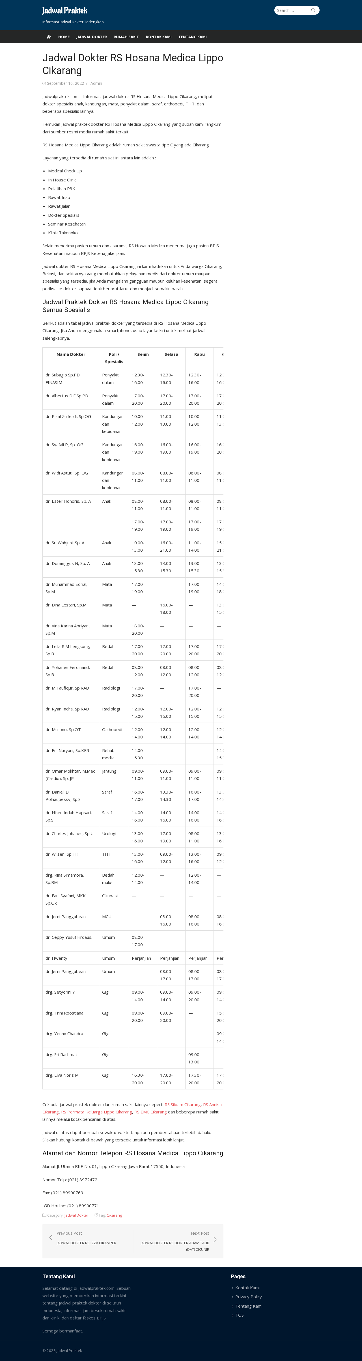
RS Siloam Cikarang (183, 1104)
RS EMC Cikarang (150, 1112)
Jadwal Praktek (64, 11)
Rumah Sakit (126, 36)
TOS (239, 1315)
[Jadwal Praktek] (48, 36)
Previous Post (86, 1237)
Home (64, 36)
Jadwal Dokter (91, 36)
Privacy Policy (248, 1296)
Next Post (175, 1241)
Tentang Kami (192, 36)
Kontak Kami (159, 36)
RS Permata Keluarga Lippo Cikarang (96, 1112)
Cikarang (114, 1215)
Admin (96, 83)
